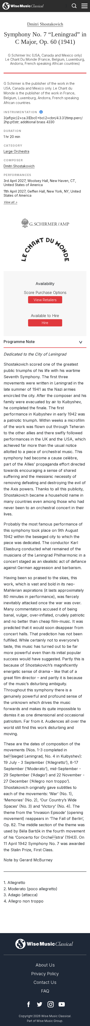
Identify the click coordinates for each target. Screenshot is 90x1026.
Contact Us (45, 982)
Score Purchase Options (45, 292)
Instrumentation (20, 112)
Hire (45, 322)
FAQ (45, 991)
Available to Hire (45, 315)
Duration (12, 131)
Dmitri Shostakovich (45, 24)
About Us (45, 965)
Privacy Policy (45, 973)
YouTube (62, 1004)
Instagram (51, 1004)
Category (13, 145)
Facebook (28, 1004)
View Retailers (45, 300)
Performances (17, 175)
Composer (13, 160)
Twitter (39, 1004)
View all (9, 202)
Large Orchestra (16, 151)
